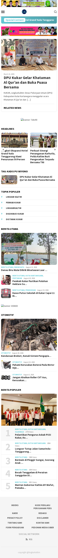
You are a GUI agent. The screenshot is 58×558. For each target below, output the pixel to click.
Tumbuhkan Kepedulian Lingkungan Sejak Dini (43, 152)
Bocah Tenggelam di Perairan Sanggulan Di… (31, 474)
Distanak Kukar (14, 219)
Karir (15, 513)
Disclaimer (42, 518)
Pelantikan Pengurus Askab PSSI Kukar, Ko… (33, 436)
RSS (30, 539)
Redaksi (43, 513)
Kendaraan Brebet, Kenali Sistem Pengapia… (26, 355)
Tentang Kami (15, 522)
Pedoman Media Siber (43, 527)
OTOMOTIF (6, 353)
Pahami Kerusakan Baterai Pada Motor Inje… (33, 366)
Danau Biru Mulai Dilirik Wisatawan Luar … (24, 270)
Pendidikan (30, 290)
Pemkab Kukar (13, 202)
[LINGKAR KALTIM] (29, 11)
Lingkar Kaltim (14, 197)
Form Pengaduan (15, 527)
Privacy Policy (14, 518)
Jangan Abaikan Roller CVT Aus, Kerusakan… (29, 379)
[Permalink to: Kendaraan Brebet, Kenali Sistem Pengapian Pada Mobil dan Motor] (29, 335)
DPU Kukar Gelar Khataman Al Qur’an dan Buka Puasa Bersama (27, 82)
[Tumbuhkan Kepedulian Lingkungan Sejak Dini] (43, 140)
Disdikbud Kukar (15, 213)
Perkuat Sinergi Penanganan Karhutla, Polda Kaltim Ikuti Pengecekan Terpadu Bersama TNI (13, 156)
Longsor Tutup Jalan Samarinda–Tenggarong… (33, 450)
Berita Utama (7, 267)
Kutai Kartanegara (34, 276)
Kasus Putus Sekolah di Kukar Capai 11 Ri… (33, 294)
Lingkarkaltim (13, 208)
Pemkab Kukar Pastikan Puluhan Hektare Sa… (30, 283)
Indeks (15, 505)
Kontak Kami (42, 522)
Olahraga (19, 432)
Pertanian (17, 278)
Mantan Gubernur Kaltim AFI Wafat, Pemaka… (34, 486)
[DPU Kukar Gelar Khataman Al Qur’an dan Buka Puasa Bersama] (29, 54)
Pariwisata (19, 267)
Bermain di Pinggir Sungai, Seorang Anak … (34, 461)
